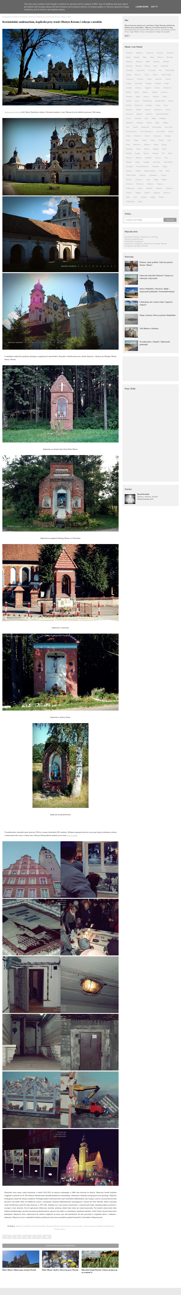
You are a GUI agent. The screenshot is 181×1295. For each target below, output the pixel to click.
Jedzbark (154, 92)
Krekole (138, 110)
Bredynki (166, 62)
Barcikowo (139, 53)
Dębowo (155, 75)
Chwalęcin (129, 70)
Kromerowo (158, 110)
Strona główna (7, 17)
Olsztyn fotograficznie (134, 239)
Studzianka (155, 166)
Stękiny (165, 166)
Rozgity (137, 153)
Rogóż (164, 149)
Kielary (165, 96)
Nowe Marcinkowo (147, 131)
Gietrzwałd (138, 83)
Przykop (161, 140)
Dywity (147, 75)
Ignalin (136, 92)
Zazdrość (147, 193)
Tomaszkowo (153, 175)
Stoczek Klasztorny (142, 166)
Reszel (138, 149)
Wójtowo (129, 193)
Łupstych (144, 197)
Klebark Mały (147, 101)
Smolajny (146, 162)
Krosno (168, 110)
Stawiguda (129, 166)
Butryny (147, 66)
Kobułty (128, 105)
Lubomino (138, 118)
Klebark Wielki (160, 101)
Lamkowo (149, 114)
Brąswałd (129, 66)
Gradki (166, 83)
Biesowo (160, 57)
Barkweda (170, 53)
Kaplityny (156, 96)
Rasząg (164, 145)
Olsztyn (170, 131)
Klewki (170, 101)
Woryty (140, 188)
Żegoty (140, 201)
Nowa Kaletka (156, 127)
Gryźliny (129, 88)
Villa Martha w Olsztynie (149, 329)
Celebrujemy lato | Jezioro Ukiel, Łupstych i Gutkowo (156, 303)
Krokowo (148, 110)
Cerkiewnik (164, 66)
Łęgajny (152, 197)
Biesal (152, 57)
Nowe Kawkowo (131, 131)
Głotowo (157, 88)
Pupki (169, 140)
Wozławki (159, 188)
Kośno (166, 105)
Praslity (144, 140)
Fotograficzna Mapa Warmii (136, 246)
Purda (128, 145)
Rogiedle (156, 149)
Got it (154, 7)
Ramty (156, 145)
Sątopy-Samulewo (150, 171)
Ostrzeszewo (157, 136)
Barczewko (150, 53)
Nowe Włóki (160, 131)
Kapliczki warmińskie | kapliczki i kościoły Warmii (146, 243)
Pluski (128, 140)
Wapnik (164, 180)
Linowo (128, 118)
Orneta (128, 136)
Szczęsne (129, 171)
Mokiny (149, 123)
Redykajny (129, 149)
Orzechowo (137, 136)
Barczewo (160, 53)
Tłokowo (129, 180)
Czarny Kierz (140, 70)
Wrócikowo (169, 188)
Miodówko (129, 123)
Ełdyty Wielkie (166, 75)
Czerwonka (151, 70)
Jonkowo (146, 96)
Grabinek (158, 83)
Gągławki (148, 88)
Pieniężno (168, 136)
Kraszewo (129, 110)
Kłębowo (139, 114)
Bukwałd (138, 66)
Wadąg (156, 180)
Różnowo (129, 158)
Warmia (15, 17)
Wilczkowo (140, 184)
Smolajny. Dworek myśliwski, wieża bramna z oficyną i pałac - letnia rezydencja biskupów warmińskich (76, 1226)
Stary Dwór (156, 162)
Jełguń (138, 96)
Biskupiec (129, 62)
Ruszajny (155, 153)
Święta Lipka (130, 201)
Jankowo (145, 92)
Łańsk (128, 197)
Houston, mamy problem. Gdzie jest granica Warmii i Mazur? (156, 263)
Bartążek (136, 57)
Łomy (135, 197)
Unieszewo (138, 180)
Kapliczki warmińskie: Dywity (27, 1226)
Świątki (161, 197)
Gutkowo (138, 88)
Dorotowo (137, 75)
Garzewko (158, 79)
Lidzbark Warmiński (162, 114)
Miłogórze (140, 123)
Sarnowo (158, 158)
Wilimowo (150, 184)
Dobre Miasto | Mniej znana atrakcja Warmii (19, 1270)
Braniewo (156, 62)
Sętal (160, 171)
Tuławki (163, 175)
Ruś (163, 153)
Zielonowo (166, 193)
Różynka (138, 158)
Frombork (140, 79)
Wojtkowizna (130, 188)
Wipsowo (160, 184)
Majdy (154, 118)
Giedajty (128, 83)
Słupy (168, 171)
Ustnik (148, 180)
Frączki (149, 79)
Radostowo (137, 145)
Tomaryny (142, 175)
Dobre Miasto (170, 70)
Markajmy (162, 118)
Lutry (146, 118)
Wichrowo (129, 184)
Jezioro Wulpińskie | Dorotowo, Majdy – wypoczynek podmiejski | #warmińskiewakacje (157, 290)
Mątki (157, 123)
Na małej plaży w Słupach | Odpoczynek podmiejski (155, 343)
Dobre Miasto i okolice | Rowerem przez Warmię (60, 1270)
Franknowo (129, 79)
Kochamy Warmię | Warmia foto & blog (141, 237)
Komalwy (149, 105)
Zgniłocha (157, 193)
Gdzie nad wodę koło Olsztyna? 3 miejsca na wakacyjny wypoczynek (156, 277)
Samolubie (148, 158)
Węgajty (138, 193)
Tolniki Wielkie (131, 175)
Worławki (149, 188)
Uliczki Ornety (59, 1229)
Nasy (127, 127)
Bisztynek (139, 62)
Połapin (136, 140)
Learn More (142, 7)
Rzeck (170, 153)
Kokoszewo (138, 105)
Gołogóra (148, 83)
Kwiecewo (129, 114)
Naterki (135, 127)
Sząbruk (138, 171)
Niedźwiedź (145, 127)
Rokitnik (129, 153)
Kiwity (137, 101)
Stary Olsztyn (168, 162)
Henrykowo (167, 88)
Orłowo (147, 136)
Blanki (148, 62)
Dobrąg (128, 75)
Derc (160, 70)
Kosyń (158, 105)
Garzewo (168, 79)
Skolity (137, 162)
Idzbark (128, 92)
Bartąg (128, 57)
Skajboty (129, 162)
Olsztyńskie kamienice (134, 241)
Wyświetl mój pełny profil (145, 499)
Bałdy (145, 57)
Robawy (146, 149)
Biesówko (170, 57)
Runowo (146, 153)
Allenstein (129, 53)
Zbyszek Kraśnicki (143, 494)
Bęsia (155, 66)
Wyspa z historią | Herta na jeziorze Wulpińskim (158, 315)
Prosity (152, 140)
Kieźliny (128, 101)
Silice (166, 158)
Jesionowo (164, 92)
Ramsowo (147, 145)
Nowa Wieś (168, 127)
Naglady (165, 123)
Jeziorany (129, 96)
